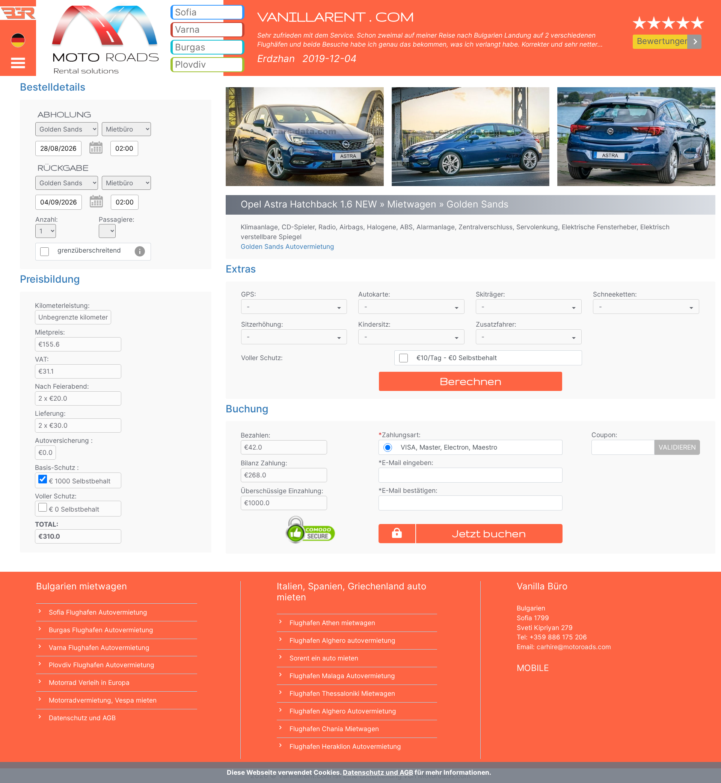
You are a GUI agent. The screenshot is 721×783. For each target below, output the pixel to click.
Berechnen (470, 381)
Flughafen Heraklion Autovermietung (345, 746)
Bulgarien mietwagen (81, 586)
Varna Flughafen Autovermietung (99, 647)
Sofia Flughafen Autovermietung (98, 612)
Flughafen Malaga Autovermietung (342, 676)
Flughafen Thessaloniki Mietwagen (342, 693)
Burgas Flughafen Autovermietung (101, 630)
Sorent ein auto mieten (324, 658)
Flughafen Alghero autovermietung (342, 640)
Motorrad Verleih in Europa (89, 682)
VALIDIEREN (677, 447)
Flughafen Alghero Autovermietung (343, 711)
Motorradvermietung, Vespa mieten (103, 700)
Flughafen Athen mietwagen (332, 623)
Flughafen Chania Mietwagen (334, 729)
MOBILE (533, 668)
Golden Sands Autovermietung (287, 246)
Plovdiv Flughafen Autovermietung (101, 665)
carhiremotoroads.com (574, 647)
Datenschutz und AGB (82, 718)
